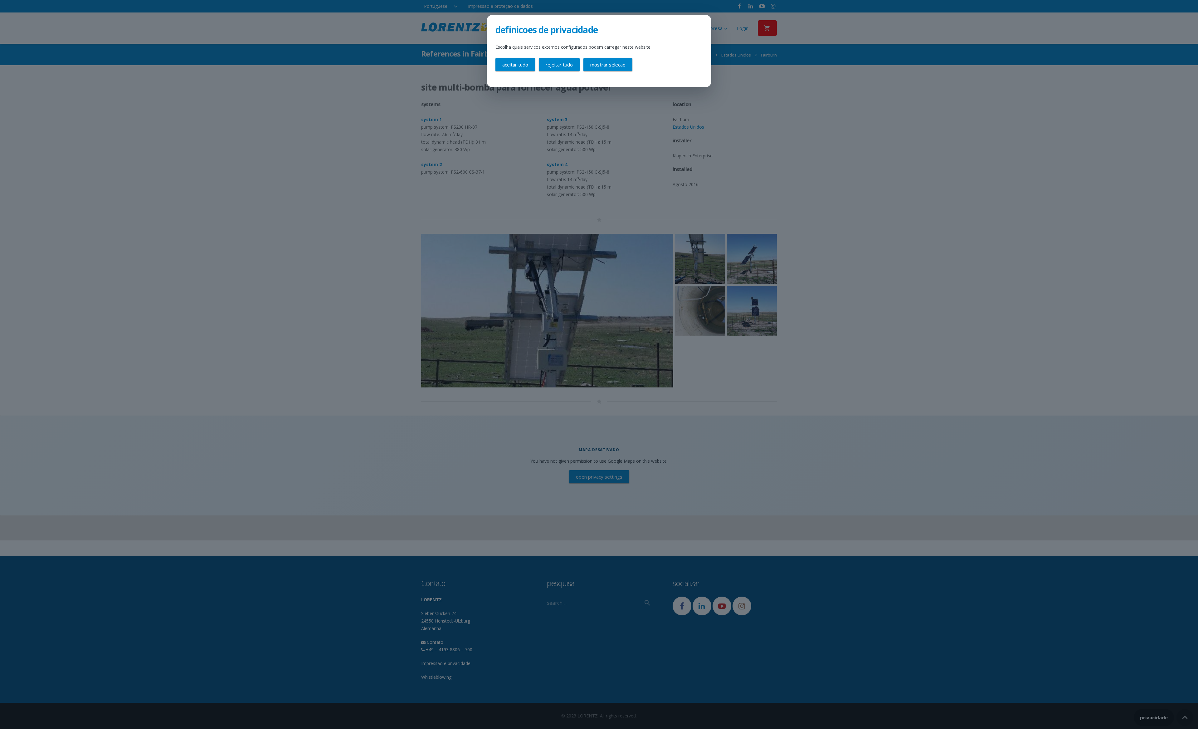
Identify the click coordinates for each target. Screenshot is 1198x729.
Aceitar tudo (515, 65)
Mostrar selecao (608, 65)
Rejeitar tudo (559, 65)
